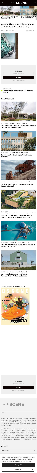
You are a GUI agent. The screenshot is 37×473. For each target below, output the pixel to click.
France (18, 152)
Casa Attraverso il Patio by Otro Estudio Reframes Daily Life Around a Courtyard (9, 17)
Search (34, 413)
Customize (17, 469)
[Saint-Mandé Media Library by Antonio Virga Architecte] (18, 141)
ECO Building (5, 213)
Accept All (18, 465)
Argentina (12, 123)
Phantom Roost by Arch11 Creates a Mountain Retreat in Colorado (17, 185)
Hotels (19, 242)
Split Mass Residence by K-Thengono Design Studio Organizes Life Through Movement (16, 216)
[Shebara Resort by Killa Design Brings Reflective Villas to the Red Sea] (18, 231)
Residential (24, 123)
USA (32, 182)
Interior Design (24, 152)
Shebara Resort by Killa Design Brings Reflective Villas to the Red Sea (18, 245)
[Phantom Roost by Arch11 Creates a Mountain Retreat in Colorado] (18, 170)
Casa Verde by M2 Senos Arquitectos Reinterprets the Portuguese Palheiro (14, 275)
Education (12, 152)
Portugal (18, 271)
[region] (18, 463)
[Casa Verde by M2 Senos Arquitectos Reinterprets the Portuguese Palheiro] (18, 260)
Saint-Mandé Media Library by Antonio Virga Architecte (28, 17)
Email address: (18, 71)
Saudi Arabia (25, 242)
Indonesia (17, 213)
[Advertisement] (18, 351)
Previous (1, 13)
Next (36, 13)
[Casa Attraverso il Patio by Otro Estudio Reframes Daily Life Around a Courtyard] (10, 10)
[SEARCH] (35, 2)
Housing (18, 123)
